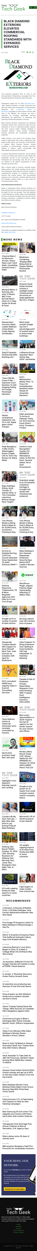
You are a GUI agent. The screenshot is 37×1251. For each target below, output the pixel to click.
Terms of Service (18, 1230)
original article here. (10, 232)
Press (18, 1224)
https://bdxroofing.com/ (8, 223)
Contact (18, 1228)
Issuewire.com (29, 103)
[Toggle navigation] (33, 7)
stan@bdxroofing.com (8, 212)
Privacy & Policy (19, 1232)
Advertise (18, 1226)
